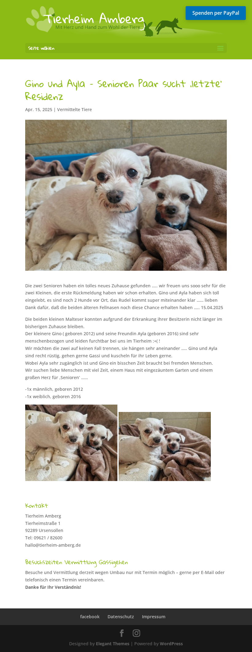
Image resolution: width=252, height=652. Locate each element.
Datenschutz (121, 616)
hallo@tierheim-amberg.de (53, 545)
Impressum (153, 616)
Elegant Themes (112, 643)
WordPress (171, 643)
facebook (90, 616)
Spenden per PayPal (215, 13)
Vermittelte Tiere (74, 109)
